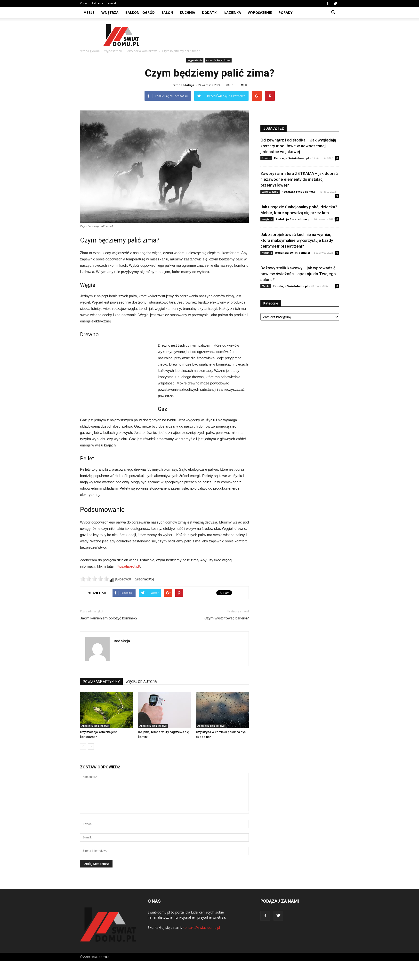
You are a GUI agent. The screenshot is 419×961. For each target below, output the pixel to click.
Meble (89, 12)
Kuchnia (187, 12)
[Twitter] (335, 3)
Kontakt (113, 3)
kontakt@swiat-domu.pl (201, 927)
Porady (285, 12)
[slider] (94, 579)
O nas (83, 3)
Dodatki (210, 12)
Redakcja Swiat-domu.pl (291, 158)
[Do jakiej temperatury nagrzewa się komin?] (164, 710)
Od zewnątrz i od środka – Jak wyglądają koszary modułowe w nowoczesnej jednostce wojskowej (298, 146)
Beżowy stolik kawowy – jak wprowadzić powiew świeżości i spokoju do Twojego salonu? (298, 274)
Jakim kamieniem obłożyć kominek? (108, 618)
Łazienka (232, 12)
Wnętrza (110, 12)
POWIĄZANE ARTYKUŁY (101, 682)
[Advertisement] (250, 35)
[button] (333, 12)
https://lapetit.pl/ (127, 566)
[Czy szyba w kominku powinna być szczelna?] (222, 710)
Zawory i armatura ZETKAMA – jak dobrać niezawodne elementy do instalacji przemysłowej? (299, 179)
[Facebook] (327, 3)
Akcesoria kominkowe (218, 60)
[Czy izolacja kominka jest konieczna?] (106, 710)
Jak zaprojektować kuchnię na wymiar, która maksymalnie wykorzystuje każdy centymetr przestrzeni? (296, 240)
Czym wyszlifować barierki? (226, 618)
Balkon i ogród (140, 12)
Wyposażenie (260, 12)
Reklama (97, 3)
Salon (167, 12)
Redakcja (187, 85)
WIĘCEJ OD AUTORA (141, 682)
